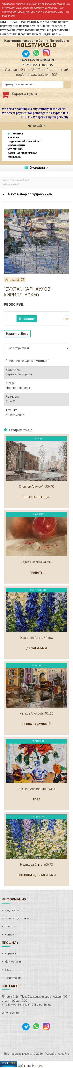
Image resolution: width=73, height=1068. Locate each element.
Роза (36, 799)
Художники (39, 167)
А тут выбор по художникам (30, 194)
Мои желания (13, 961)
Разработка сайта (57, 1053)
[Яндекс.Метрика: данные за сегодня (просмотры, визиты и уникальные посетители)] (31, 1066)
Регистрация (13, 978)
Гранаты (36, 572)
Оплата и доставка (17, 918)
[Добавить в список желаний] (66, 318)
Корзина (10, 953)
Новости (10, 926)
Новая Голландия (36, 497)
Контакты (11, 934)
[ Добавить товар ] (10, 184)
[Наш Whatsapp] (36, 56)
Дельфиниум (36, 648)
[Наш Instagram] (46, 56)
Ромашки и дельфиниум (37, 875)
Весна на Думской (36, 724)
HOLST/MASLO (36, 45)
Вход (8, 969)
